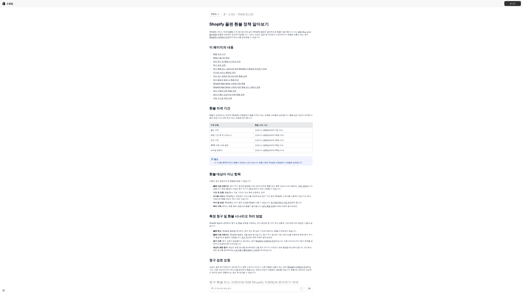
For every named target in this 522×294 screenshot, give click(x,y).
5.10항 (230, 32)
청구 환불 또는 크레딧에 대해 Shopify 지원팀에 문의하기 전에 (240, 69)
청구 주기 (246, 237)
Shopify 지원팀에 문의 (219, 37)
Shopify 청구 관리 (246, 14)
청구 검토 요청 (219, 65)
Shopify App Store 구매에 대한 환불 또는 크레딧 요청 (236, 87)
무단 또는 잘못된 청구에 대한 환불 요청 (230, 76)
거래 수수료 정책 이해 (222, 98)
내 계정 (232, 14)
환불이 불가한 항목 (221, 58)
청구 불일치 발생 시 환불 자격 (226, 80)
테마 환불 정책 (268, 206)
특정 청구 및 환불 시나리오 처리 (227, 61)
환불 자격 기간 (219, 54)
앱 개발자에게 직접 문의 (281, 202)
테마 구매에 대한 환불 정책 (224, 91)
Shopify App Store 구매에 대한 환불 (229, 83)
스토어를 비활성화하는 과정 (246, 250)
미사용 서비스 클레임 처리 (224, 72)
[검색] (301, 288)
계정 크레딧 (303, 186)
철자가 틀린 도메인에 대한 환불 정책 (228, 94)
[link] (7, 3)
